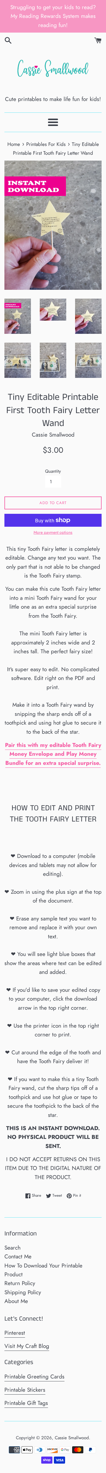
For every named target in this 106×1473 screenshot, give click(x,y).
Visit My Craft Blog (26, 1346)
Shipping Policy (22, 1292)
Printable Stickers (24, 1390)
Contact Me (18, 1256)
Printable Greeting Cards (34, 1377)
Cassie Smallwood (72, 1438)
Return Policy (19, 1283)
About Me (16, 1301)
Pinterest (14, 1333)
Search (12, 1248)
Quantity (53, 471)
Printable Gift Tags (26, 1403)
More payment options (53, 532)
